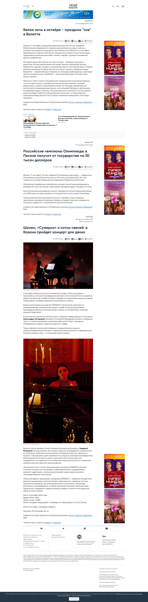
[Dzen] (85, 528)
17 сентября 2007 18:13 (84, 24)
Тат (33, 6)
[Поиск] (113, 6)
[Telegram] (63, 528)
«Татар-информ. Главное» (79, 102)
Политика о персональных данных (108, 568)
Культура (89, 217)
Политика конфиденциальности (107, 582)
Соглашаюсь (74, 599)
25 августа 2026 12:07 (84, 219)
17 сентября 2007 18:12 (84, 145)
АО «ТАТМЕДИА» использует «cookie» (108, 574)
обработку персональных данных (125, 594)
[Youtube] (107, 528)
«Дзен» (48, 109)
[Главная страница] (73, 6)
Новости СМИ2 (30, 135)
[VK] (41, 528)
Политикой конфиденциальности (81, 595)
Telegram (57, 109)
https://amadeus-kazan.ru (44, 507)
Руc (24, 6)
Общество (89, 21)
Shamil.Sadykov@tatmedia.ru (106, 586)
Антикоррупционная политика (107, 571)
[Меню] (123, 6)
